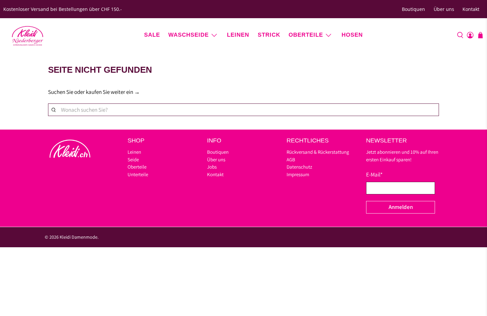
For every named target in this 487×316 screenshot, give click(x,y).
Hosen (352, 35)
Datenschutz (299, 167)
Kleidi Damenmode (78, 237)
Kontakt (470, 9)
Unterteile (138, 174)
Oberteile (306, 35)
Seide (133, 159)
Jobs (212, 167)
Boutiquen (413, 9)
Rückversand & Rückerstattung (318, 152)
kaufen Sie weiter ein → (113, 92)
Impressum (298, 174)
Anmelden (401, 207)
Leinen (238, 35)
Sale (152, 35)
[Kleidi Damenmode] (27, 35)
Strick (269, 35)
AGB (291, 159)
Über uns (444, 9)
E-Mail (374, 174)
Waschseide (188, 35)
